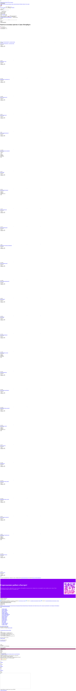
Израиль (6, 609)
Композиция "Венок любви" (4, 481)
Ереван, (3, 612)
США (8, 615)
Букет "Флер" (2, 172)
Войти (10, 7)
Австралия (6, 623)
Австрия (5, 611)
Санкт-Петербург (3, 16)
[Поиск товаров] (1, 14)
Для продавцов (3, 3)
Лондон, (3, 614)
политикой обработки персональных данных (52, 600)
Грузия (6, 624)
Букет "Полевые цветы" (4, 263)
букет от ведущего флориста (36, 577)
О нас (4, 2)
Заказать (2, 46)
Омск (33, 605)
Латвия (5, 621)
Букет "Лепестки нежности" (4, 517)
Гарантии (11, 2)
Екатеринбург (9, 605)
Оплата (9, 2)
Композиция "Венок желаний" (5, 408)
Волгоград (2, 605)
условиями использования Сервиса (35, 600)
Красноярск (18, 605)
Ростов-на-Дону (39, 605)
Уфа (55, 605)
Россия (6, 617)
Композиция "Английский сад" (5, 79)
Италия (5, 622)
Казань (12, 605)
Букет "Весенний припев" (4, 190)
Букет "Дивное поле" (3, 115)
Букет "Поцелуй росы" (3, 554)
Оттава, (3, 619)
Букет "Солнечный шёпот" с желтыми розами (7, 43)
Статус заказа (3, 7)
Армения (6, 612)
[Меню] (6, 14)
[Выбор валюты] (0, 6)
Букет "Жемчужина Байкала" (4, 390)
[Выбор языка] (1, 5)
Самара (43, 605)
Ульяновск (52, 605)
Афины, (3, 608)
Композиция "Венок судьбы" (4, 499)
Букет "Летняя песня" (3, 209)
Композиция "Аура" (3, 61)
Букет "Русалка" (2, 572)
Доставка (6, 2)
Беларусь (6, 616)
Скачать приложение (3, 690)
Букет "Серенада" (3, 445)
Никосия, (3, 618)
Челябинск (57, 605)
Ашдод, (3, 609)
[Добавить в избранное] (4, 46)
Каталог (1, 2)
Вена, (3, 611)
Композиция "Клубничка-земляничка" (6, 245)
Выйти (13, 7)
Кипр (6, 618)
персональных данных (22, 600)
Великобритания (7, 614)
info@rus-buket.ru (2, 640)
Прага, (3, 620)
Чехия (5, 620)
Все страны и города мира (4, 626)
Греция (6, 608)
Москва (21, 605)
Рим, (3, 622)
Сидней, (3, 623)
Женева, (3, 613)
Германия (6, 610)
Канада (6, 619)
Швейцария (6, 613)
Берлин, (3, 610)
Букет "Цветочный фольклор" (4, 281)
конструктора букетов (24, 577)
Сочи (50, 605)
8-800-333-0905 (10, 627)
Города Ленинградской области (5, 606)
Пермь (36, 605)
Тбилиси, (3, 624)
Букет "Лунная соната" (3, 97)
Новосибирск (31, 605)
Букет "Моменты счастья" (4, 352)
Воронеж (5, 605)
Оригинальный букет (3, 372)
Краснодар (14, 605)
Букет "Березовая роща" (4, 227)
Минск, (3, 616)
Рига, (3, 621)
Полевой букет (2, 463)
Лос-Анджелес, (4, 615)
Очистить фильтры (3, 22)
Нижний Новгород (25, 605)
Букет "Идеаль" (2, 299)
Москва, (3, 617)
